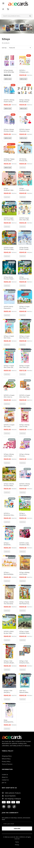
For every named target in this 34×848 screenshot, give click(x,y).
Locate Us (5, 774)
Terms (17, 842)
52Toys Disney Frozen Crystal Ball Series (23, 249)
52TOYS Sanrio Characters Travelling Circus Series (9, 309)
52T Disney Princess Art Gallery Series (23, 160)
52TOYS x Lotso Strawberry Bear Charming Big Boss (24, 545)
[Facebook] (4, 806)
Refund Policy (6, 759)
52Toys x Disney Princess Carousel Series (24, 456)
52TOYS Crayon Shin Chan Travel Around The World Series (9, 220)
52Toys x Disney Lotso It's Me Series (24, 426)
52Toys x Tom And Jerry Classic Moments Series (24, 662)
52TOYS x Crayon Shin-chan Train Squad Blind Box (24, 397)
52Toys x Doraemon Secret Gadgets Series (8, 545)
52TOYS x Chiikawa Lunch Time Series (24, 72)
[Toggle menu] (3, 3)
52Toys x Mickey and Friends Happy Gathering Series (24, 575)
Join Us (4, 782)
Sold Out (22, 167)
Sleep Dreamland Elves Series (9, 722)
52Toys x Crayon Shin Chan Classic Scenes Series (24, 309)
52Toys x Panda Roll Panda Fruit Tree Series (24, 603)
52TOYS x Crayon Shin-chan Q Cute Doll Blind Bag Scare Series (9, 397)
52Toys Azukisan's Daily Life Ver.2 (24, 190)
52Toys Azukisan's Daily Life (9, 190)
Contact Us (5, 780)
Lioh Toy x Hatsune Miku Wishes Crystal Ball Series (24, 693)
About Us (5, 777)
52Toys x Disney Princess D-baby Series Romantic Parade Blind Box (9, 132)
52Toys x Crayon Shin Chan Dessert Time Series (9, 338)
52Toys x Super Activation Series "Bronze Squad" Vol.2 (24, 634)
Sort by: (4, 48)
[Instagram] (9, 806)
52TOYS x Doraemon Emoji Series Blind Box (9, 515)
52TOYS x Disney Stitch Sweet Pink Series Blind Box (24, 485)
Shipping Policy (7, 756)
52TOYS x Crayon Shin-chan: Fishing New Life (9, 426)
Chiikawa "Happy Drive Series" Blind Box (9, 160)
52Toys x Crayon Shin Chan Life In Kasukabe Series (9, 367)
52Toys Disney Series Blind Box (9, 71)
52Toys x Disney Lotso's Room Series (9, 456)
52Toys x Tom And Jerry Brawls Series (9, 662)
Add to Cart (8, 79)
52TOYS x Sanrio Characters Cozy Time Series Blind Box (24, 132)
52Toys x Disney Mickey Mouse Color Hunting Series (24, 102)
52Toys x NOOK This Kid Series (9, 603)
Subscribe (17, 828)
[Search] (30, 16)
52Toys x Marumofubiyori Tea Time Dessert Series (9, 575)
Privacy (17, 844)
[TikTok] (14, 806)
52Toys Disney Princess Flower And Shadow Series (9, 279)
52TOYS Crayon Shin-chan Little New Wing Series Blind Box (24, 220)
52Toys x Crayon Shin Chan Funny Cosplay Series (24, 337)
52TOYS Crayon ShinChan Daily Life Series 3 (8, 249)
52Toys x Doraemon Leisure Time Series (23, 516)
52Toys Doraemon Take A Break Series (24, 278)
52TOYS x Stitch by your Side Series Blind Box (9, 633)
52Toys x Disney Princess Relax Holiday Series (9, 485)
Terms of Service (7, 764)
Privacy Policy (6, 761)
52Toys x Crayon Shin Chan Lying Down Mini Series (24, 368)
